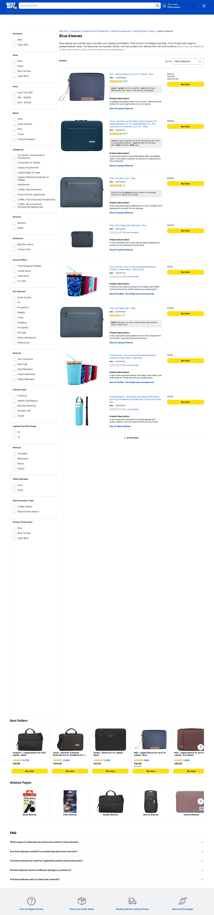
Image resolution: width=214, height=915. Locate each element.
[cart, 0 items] (204, 6)
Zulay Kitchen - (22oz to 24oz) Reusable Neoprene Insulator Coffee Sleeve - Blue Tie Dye (133, 268)
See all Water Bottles (120, 426)
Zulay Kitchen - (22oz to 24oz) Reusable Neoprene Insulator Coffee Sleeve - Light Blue (133, 356)
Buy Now (185, 84)
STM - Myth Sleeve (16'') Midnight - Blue (128, 225)
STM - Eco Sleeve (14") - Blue (122, 178)
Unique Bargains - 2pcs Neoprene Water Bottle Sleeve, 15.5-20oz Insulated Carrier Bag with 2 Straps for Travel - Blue (136, 399)
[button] (171, 5)
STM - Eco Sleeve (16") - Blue (122, 308)
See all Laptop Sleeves (121, 108)
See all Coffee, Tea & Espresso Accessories (132, 293)
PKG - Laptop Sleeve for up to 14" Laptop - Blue (131, 74)
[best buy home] (11, 6)
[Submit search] (157, 6)
